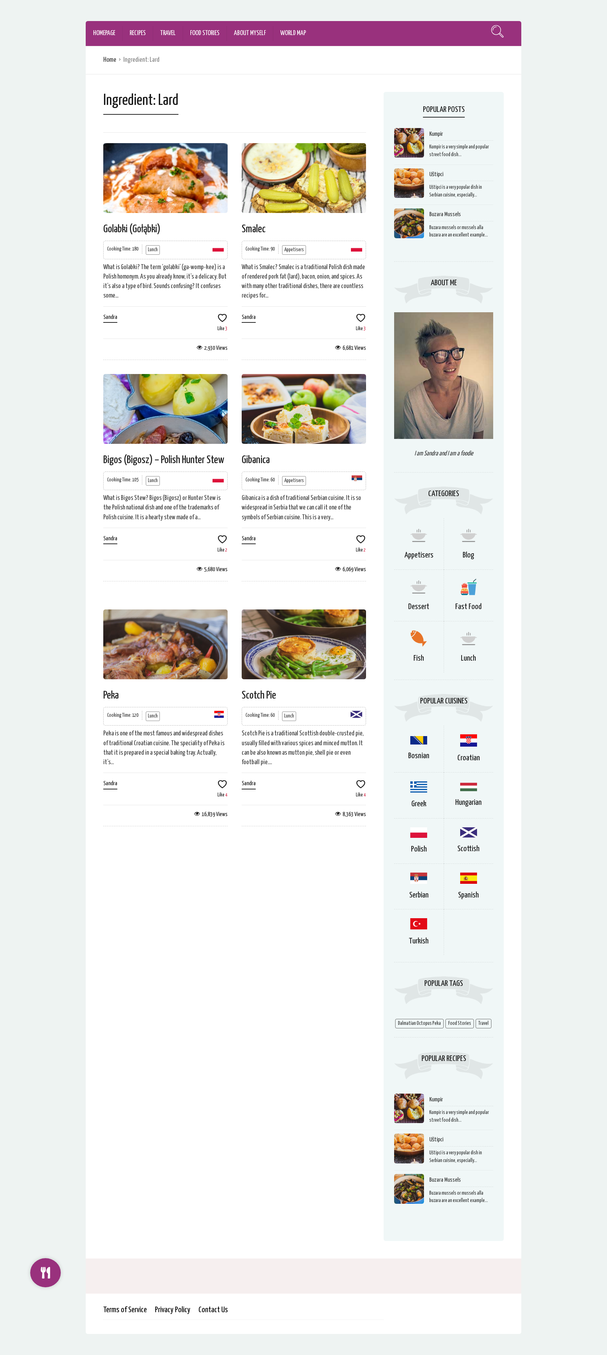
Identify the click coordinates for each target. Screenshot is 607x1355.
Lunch (153, 249)
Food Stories (205, 33)
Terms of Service (125, 1310)
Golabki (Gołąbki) (132, 229)
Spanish (468, 895)
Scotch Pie (259, 695)
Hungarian (468, 803)
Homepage (104, 33)
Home (109, 59)
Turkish (419, 941)
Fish (418, 658)
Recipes (138, 33)
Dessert (418, 607)
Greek (418, 804)
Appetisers (294, 249)
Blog (468, 555)
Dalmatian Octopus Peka (419, 1023)
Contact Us (213, 1310)
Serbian (419, 895)
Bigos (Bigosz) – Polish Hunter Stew (163, 460)
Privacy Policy (172, 1310)
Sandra (110, 317)
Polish (419, 849)
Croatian (468, 758)
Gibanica (256, 460)
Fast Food (468, 607)
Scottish (468, 849)
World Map (293, 33)
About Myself (250, 33)
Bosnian (418, 756)
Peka (111, 695)
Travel (168, 33)
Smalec (254, 229)
